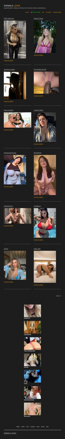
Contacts (48, 12)
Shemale (12, 5)
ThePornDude (57, 12)
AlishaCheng (8, 206)
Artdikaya (37, 206)
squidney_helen (9, 69)
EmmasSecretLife (40, 69)
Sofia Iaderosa (9, 18)
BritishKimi (37, 153)
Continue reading (8, 60)
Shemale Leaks (10, 433)
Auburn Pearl (38, 18)
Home (27, 12)
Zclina (6, 249)
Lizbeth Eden (38, 110)
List (43, 12)
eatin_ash (37, 249)
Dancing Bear (8, 110)
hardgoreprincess (10, 153)
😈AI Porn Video (35, 12)
